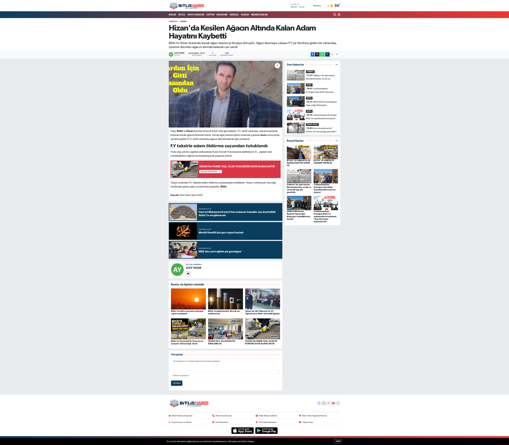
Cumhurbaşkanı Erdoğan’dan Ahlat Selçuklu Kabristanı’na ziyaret (319, 90)
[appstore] (243, 430)
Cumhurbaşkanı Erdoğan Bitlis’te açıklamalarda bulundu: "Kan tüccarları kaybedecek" (321, 117)
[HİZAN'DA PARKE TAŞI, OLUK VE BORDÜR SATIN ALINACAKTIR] (262, 329)
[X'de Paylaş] (317, 54)
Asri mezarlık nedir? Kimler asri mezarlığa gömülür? (321, 130)
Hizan (183, 21)
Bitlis (309, 85)
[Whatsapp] (338, 403)
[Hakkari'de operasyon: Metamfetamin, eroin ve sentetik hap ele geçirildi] (299, 176)
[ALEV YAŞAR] (177, 269)
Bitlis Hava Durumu (224, 416)
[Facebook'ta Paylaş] (312, 54)
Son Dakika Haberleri (267, 422)
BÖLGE (172, 15)
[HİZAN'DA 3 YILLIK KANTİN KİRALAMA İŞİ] (225, 329)
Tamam (338, 441)
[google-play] (266, 430)
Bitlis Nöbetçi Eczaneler (182, 416)
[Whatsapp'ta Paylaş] (322, 54)
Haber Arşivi (307, 422)
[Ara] (335, 15)
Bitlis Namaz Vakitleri (268, 416)
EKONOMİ (222, 15)
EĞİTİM (210, 15)
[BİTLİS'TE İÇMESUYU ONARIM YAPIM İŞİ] (326, 152)
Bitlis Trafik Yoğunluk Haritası (314, 416)
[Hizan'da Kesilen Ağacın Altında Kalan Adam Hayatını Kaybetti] (225, 94)
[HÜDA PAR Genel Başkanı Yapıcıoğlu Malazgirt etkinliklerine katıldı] (299, 203)
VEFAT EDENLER (195, 15)
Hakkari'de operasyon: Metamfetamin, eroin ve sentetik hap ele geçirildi (320, 77)
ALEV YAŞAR (193, 268)
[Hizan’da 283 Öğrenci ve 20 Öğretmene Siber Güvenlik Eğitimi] (262, 299)
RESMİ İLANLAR (259, 15)
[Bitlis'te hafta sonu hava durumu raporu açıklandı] (188, 299)
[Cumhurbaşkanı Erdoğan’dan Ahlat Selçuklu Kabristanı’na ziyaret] (326, 176)
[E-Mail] (188, 274)
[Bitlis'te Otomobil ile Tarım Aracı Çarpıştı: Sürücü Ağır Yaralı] (188, 329)
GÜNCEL (234, 15)
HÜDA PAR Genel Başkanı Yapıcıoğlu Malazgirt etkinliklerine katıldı (321, 104)
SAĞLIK (245, 15)
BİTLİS (181, 15)
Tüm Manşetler (221, 422)
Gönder (177, 383)
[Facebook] (319, 403)
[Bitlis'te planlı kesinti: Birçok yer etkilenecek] (225, 299)
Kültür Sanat (312, 124)
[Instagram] (328, 403)
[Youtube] (333, 403)
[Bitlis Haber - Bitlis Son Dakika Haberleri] (187, 6)
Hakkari (310, 71)
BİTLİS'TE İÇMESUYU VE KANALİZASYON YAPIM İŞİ (298, 163)
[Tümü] (336, 65)
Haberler (173, 21)
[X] (324, 403)
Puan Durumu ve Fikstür (182, 422)
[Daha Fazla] (327, 54)
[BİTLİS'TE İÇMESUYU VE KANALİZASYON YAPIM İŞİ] (299, 152)
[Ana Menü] (338, 15)
